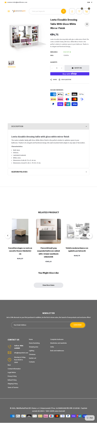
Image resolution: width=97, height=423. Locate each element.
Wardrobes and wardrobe (58, 343)
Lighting (31, 351)
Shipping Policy (13, 384)
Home (31, 339)
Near (9, 365)
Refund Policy (12, 380)
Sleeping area (33, 347)
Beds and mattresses (57, 351)
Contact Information (14, 369)
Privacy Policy (12, 376)
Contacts (32, 362)
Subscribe (78, 325)
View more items (48, 285)
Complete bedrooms (57, 339)
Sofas (52, 347)
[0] (79, 12)
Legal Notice (12, 372)
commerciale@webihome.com (17, 2)
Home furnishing (34, 343)
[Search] (63, 11)
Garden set (32, 358)
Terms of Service (13, 387)
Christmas (32, 354)
